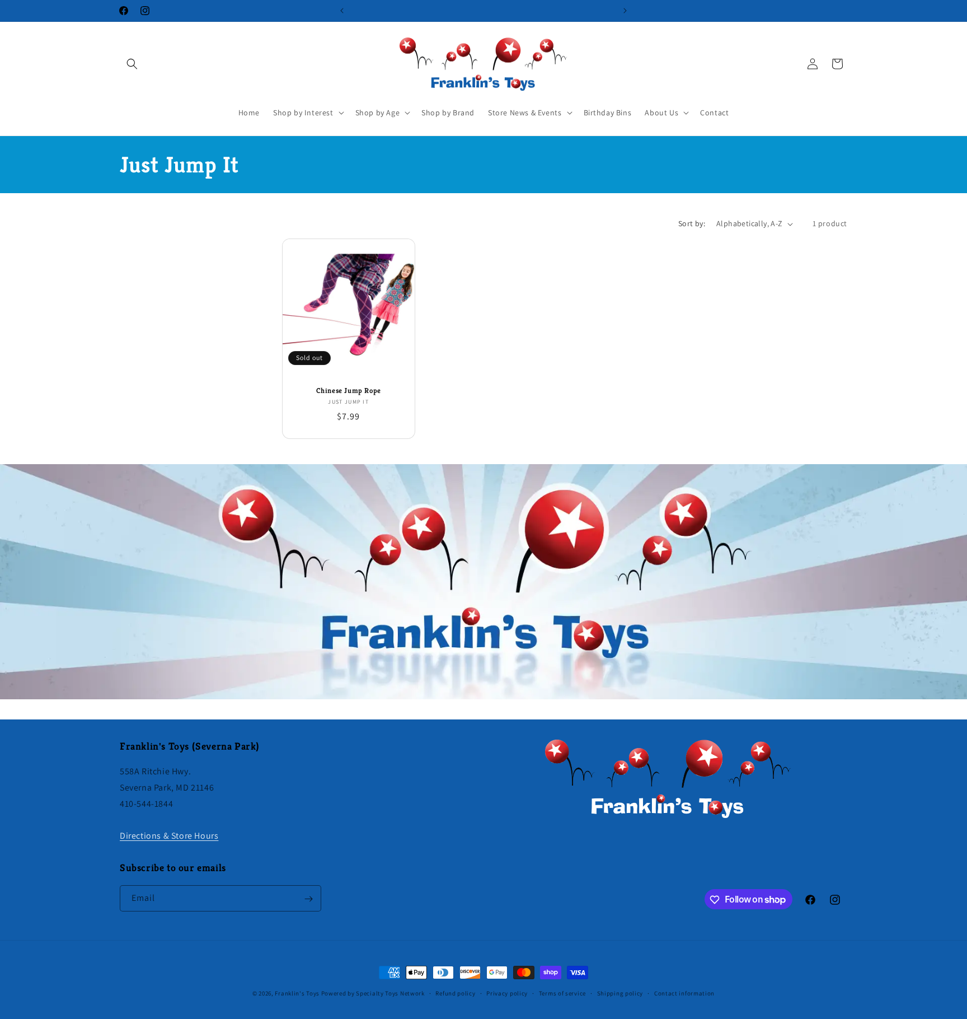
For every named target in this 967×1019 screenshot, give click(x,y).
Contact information (684, 993)
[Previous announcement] (342, 10)
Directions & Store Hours (169, 836)
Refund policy (455, 993)
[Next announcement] (625, 10)
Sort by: (691, 223)
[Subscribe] (308, 899)
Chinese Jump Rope (348, 390)
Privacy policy (507, 993)
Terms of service (562, 993)
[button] (132, 64)
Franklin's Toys (297, 993)
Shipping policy (620, 993)
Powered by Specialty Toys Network (373, 993)
